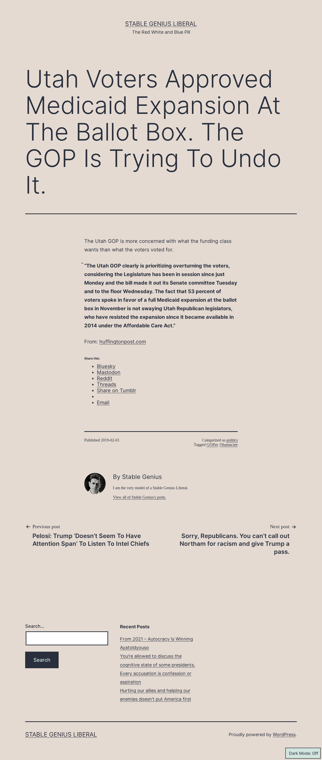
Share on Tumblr (116, 390)
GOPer (212, 444)
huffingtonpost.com (122, 342)
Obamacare (229, 444)
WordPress (284, 734)
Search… (34, 626)
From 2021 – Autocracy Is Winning (156, 639)
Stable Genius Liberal (161, 23)
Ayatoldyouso (134, 647)
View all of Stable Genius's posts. (139, 497)
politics (232, 440)
